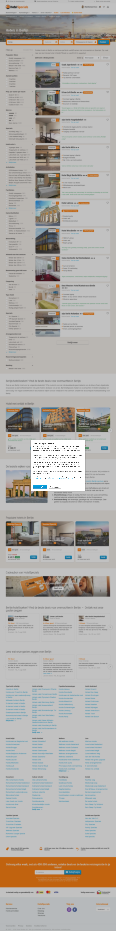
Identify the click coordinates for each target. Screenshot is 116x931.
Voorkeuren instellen (76, 487)
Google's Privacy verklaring (65, 478)
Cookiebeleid (50, 478)
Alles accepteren (40, 487)
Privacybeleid (39, 478)
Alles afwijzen (54, 487)
